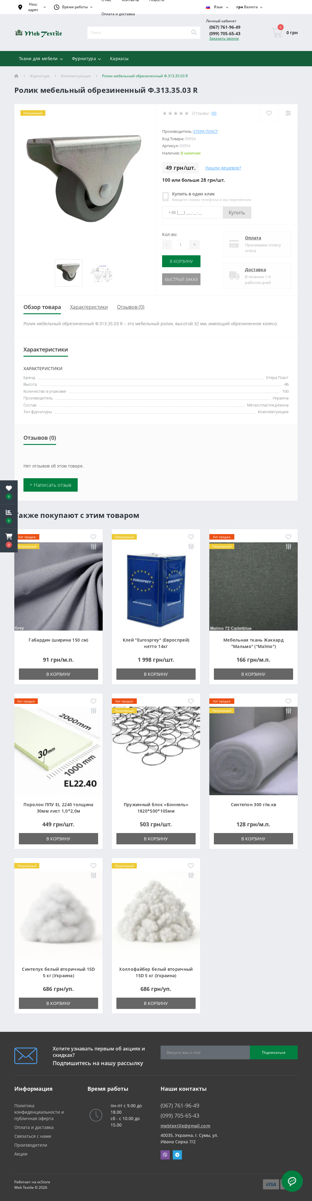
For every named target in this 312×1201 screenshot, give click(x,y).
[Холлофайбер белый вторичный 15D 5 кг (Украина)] (156, 915)
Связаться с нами (32, 1136)
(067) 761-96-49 (224, 27)
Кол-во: (169, 234)
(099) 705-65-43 (224, 33)
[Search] (193, 33)
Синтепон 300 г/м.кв (253, 804)
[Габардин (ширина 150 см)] (58, 586)
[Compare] (288, 113)
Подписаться (273, 1052)
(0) (213, 113)
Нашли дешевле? (223, 168)
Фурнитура (40, 75)
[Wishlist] (268, 113)
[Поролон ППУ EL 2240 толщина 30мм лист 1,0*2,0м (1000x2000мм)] (58, 750)
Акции (20, 1154)
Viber (165, 1154)
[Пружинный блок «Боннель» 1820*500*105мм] (156, 750)
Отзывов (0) (130, 307)
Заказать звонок (224, 38)
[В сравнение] (93, 546)
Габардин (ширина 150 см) (58, 640)
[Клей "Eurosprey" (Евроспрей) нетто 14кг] (156, 586)
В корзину (181, 261)
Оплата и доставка (118, 13)
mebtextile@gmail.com (185, 1126)
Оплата (253, 238)
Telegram (177, 1154)
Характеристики (89, 307)
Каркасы (119, 58)
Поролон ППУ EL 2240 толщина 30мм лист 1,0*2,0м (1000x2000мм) (58, 811)
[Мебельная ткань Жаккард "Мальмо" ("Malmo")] (253, 586)
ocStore (43, 1182)
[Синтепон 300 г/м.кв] (253, 750)
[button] (9, 540)
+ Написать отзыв (51, 485)
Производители (30, 1145)
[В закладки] (93, 537)
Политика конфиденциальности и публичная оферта (39, 1112)
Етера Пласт (205, 131)
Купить (237, 212)
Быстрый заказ (181, 279)
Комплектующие (76, 75)
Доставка (255, 269)
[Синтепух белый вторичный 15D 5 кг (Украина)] (58, 915)
